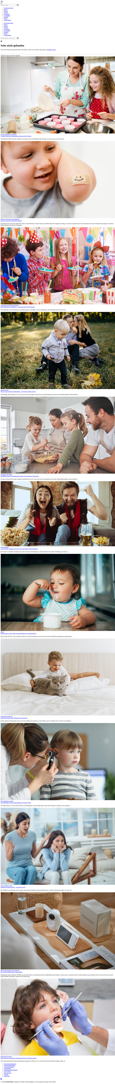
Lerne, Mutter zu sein (6, 885)
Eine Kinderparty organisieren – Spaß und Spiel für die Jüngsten (18, 307)
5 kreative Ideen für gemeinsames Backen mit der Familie (16, 136)
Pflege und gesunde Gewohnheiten (10, 219)
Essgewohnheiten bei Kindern (9, 134)
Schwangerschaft (8, 8)
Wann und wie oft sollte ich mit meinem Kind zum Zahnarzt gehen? (19, 1058)
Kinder (6, 11)
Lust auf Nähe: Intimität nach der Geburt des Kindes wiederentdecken (19, 549)
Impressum (7, 1076)
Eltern (5, 18)
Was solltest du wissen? (7, 801)
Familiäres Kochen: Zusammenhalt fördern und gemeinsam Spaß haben (20, 476)
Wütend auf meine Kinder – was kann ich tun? (13, 887)
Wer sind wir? (7, 1073)
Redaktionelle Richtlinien (11, 1070)
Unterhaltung (7, 20)
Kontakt (6, 1074)
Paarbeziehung (5, 390)
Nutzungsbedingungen (10, 1064)
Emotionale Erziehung (7, 716)
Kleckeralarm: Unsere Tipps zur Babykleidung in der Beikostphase (18, 633)
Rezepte (6, 17)
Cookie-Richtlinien (9, 1067)
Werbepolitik (7, 1068)
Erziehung (7, 14)
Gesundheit (7, 15)
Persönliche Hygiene (6, 1056)
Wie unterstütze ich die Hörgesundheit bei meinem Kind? (16, 802)
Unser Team (7, 1071)
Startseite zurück (51, 49)
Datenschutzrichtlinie (9, 1065)
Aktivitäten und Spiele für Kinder (9, 305)
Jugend (6, 12)
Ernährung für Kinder (6, 474)
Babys (5, 9)
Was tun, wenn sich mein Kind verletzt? (11, 220)
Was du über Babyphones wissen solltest (11, 972)
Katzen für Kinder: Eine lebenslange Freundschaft (14, 718)
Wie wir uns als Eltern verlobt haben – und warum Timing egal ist (18, 391)
